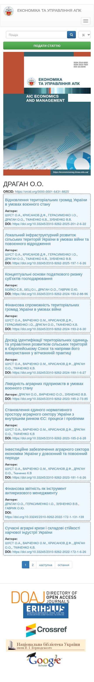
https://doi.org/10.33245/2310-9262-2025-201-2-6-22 (49, 224)
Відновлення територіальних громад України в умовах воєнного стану (46, 202)
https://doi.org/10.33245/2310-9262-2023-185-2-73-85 (50, 398)
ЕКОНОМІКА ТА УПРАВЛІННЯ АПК (49, 10)
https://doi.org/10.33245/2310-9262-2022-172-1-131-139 (44, 517)
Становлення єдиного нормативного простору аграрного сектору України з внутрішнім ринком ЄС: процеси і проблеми (44, 414)
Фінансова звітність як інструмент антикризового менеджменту (35, 490)
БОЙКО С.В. (14, 289)
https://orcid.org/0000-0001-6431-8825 (42, 191)
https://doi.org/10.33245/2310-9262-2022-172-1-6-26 (49, 551)
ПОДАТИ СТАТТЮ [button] (47, 45)
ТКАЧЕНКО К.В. (37, 219)
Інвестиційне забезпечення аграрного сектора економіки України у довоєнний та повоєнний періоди (47, 453)
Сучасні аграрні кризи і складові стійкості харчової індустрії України (42, 530)
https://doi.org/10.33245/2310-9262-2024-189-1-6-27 (49, 372)
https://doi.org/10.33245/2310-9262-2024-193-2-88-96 (50, 294)
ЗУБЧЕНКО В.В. (60, 219)
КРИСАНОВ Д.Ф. (34, 215)
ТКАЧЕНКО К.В (24, 433)
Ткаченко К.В (22, 473)
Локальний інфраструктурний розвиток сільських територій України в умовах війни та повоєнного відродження (47, 239)
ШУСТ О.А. (13, 215)
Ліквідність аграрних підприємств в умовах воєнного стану (44, 385)
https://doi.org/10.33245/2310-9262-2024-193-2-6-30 (49, 329)
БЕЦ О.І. (30, 289)
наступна (45, 565)
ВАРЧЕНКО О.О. (51, 394)
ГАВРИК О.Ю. (68, 289)
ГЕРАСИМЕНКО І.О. (62, 215)
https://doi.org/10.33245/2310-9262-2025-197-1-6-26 (49, 263)
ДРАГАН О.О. (14, 219)
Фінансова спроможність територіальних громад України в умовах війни (42, 307)
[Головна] (8, 11)
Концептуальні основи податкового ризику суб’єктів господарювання (43, 276)
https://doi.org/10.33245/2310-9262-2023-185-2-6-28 (49, 438)
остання (63, 565)
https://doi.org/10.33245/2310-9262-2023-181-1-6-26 (49, 477)
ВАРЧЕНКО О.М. (35, 320)
